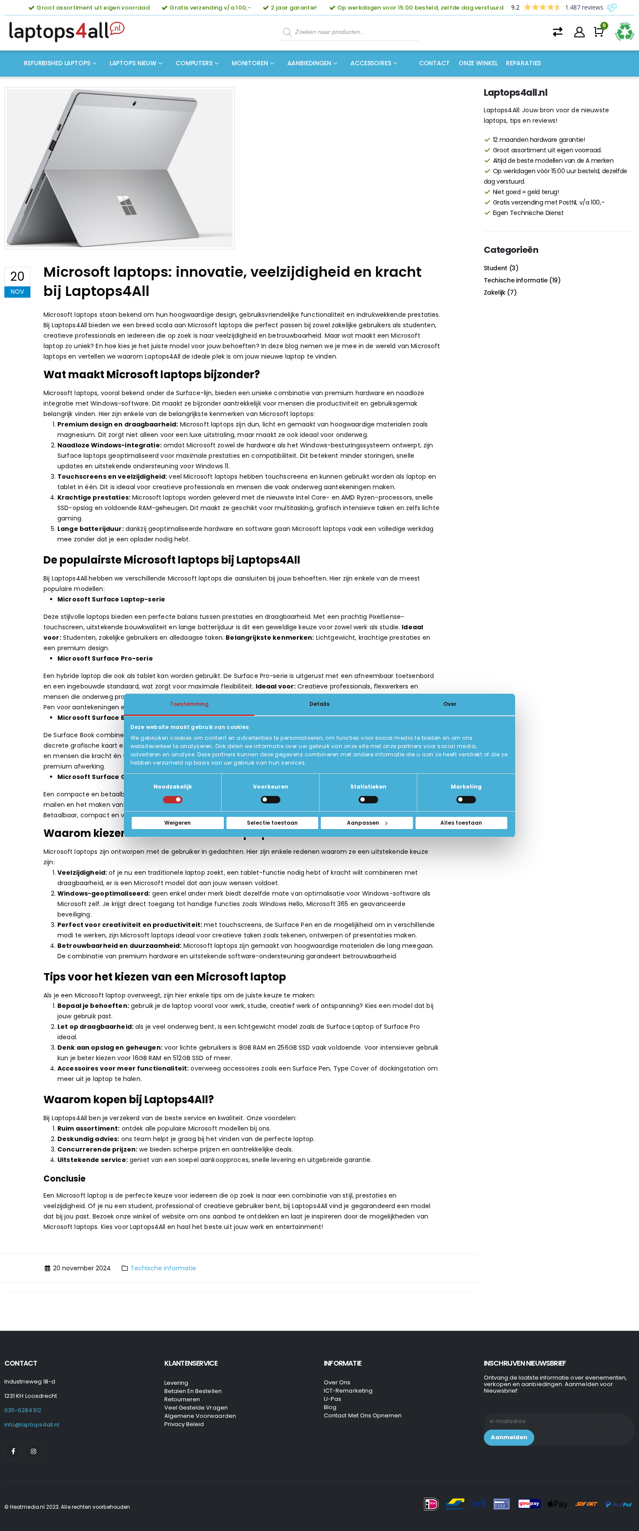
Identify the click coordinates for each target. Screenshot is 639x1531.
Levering (176, 1383)
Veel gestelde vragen (196, 1407)
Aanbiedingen (309, 63)
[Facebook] (13, 1451)
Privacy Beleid (184, 1424)
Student (496, 268)
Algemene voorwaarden (200, 1416)
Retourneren (182, 1399)
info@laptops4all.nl (31, 1424)
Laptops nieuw (133, 63)
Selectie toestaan (272, 822)
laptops (55, 356)
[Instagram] (33, 1451)
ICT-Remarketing (348, 1391)
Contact (434, 63)
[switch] (270, 799)
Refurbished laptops (57, 63)
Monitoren (250, 63)
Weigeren (177, 822)
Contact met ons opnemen (363, 1415)
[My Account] (579, 32)
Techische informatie (163, 1268)
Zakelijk (495, 292)
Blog (330, 1407)
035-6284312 (22, 1410)
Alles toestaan (461, 822)
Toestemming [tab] (189, 704)
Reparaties (523, 63)
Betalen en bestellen (193, 1391)
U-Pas (332, 1399)
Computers (194, 63)
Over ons (337, 1382)
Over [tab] (449, 704)
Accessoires (370, 63)
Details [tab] (319, 704)
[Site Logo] (69, 32)
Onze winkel (478, 63)
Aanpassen (363, 822)
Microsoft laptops (70, 393)
